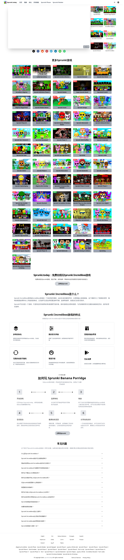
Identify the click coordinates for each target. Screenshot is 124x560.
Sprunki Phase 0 (61, 547)
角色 (30, 2)
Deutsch (43, 543)
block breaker (33, 549)
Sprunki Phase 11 (24, 552)
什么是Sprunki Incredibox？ (30, 453)
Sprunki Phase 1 (83, 547)
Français (81, 539)
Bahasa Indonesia (62, 536)
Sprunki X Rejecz (71, 552)
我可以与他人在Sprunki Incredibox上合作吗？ (35, 492)
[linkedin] (55, 51)
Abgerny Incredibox (21, 547)
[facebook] (38, 51)
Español (81, 536)
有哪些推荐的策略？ (27, 507)
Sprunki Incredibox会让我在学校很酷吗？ (34, 516)
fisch (42, 552)
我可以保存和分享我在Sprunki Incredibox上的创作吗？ (38, 497)
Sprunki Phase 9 (89, 549)
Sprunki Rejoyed (51, 547)
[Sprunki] (5, 2)
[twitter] (33, 51)
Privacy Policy (86, 557)
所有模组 (36, 2)
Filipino (62, 543)
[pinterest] (46, 51)
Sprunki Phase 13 (49, 552)
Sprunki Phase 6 (52, 549)
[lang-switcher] (118, 2)
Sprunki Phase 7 (62, 549)
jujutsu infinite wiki (72, 547)
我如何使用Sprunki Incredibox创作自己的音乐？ (36, 463)
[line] (60, 51)
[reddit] (42, 51)
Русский (72, 539)
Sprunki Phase (46, 2)
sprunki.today (48, 557)
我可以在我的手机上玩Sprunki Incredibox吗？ (35, 478)
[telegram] (51, 51)
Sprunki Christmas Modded (54, 554)
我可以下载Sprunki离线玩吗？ (30, 473)
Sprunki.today (12, 2)
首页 (20, 2)
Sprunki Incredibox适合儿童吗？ (31, 511)
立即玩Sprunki (63, 284)
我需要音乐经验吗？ (27, 487)
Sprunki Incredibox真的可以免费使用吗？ (34, 458)
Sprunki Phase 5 (42, 549)
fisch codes (101, 552)
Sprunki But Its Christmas (70, 554)
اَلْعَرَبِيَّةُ (52, 543)
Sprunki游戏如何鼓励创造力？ (30, 502)
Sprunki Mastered (60, 552)
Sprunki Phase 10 (100, 549)
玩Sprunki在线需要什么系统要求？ (32, 482)
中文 (52, 536)
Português (71, 536)
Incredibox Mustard (91, 552)
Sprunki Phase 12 (35, 552)
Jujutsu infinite (81, 552)
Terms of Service (76, 557)
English (42, 536)
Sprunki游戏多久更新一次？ (29, 526)
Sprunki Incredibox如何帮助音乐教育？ (33, 521)
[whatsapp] (64, 51)
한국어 (62, 539)
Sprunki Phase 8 (72, 549)
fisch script (81, 549)
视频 (25, 2)
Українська (42, 539)
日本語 (52, 539)
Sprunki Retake (58, 2)
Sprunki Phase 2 (93, 547)
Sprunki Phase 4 (23, 549)
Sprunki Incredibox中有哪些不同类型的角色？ (35, 468)
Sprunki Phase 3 (103, 547)
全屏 (87, 47)
